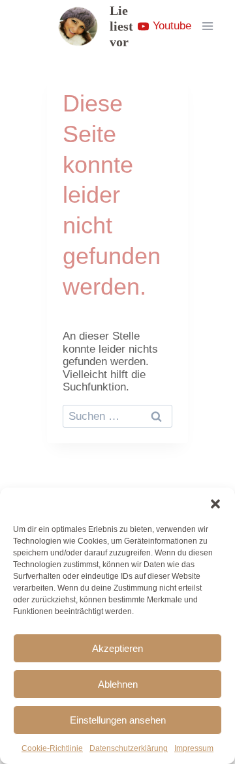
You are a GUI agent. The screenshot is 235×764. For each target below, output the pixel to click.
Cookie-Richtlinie (52, 748)
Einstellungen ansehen (118, 720)
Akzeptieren (117, 648)
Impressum (193, 748)
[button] (215, 503)
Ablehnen (118, 684)
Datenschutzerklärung (128, 748)
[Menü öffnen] (207, 26)
